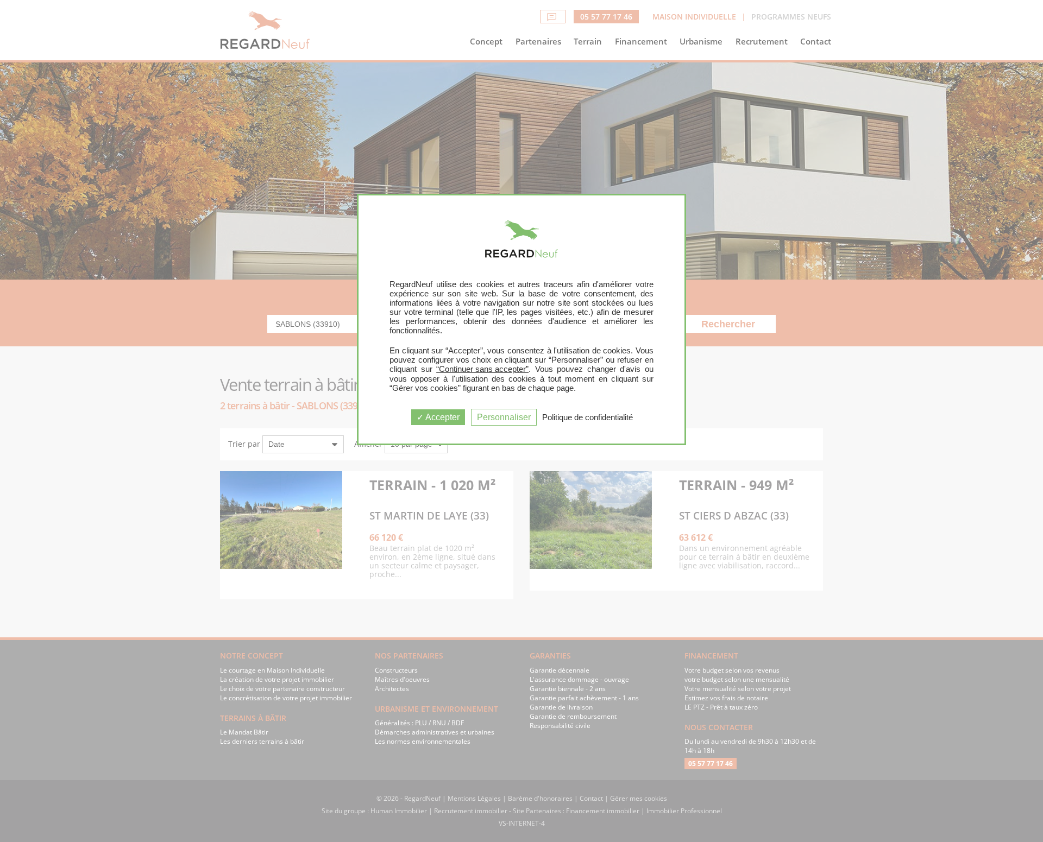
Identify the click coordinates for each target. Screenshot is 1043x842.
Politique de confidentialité (587, 417)
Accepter (442, 417)
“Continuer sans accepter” (482, 368)
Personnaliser (504, 417)
